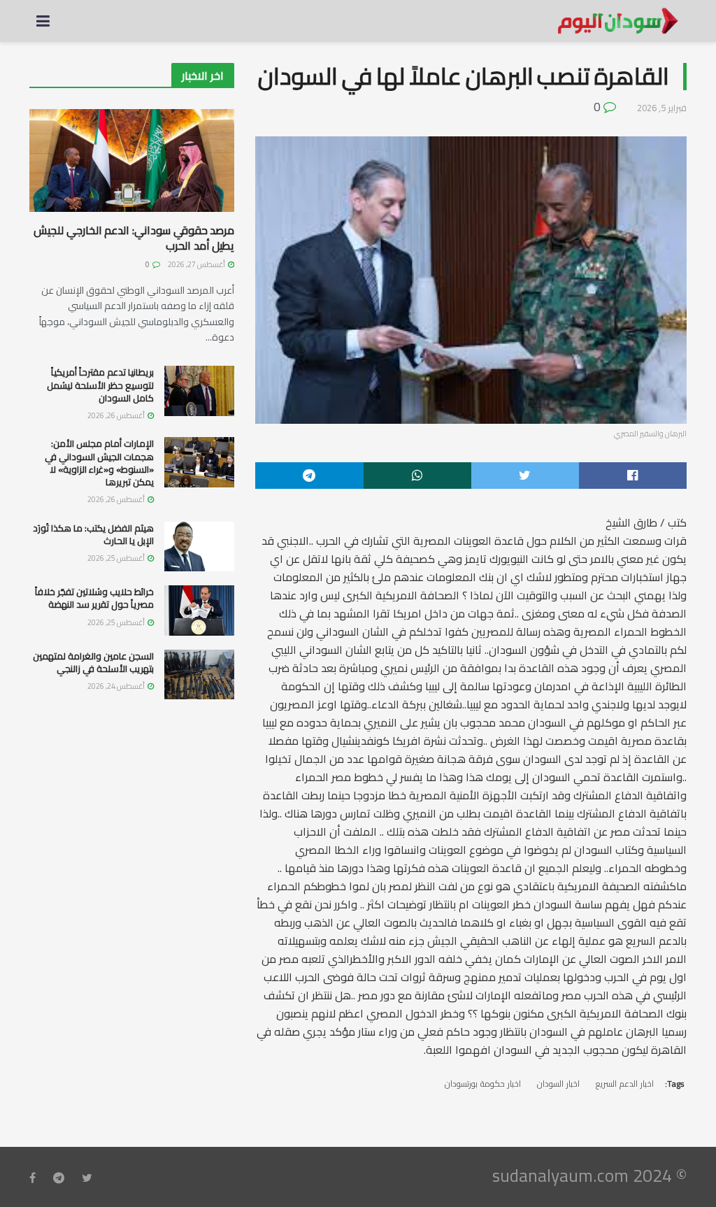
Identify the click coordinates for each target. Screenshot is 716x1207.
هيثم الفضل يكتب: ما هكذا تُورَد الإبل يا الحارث (93, 534)
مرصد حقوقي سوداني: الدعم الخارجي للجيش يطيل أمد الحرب (134, 238)
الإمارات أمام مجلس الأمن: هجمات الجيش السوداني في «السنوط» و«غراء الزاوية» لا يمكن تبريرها (99, 462)
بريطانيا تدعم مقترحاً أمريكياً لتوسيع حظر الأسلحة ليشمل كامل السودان (100, 385)
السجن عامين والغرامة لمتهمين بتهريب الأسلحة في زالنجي (93, 662)
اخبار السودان (558, 1084)
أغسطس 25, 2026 (116, 558)
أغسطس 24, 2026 (116, 686)
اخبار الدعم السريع (625, 1084)
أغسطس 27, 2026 (197, 264)
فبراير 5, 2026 (662, 107)
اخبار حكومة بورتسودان (483, 1084)
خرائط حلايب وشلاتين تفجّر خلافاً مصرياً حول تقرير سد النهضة (94, 598)
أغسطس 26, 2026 (116, 415)
